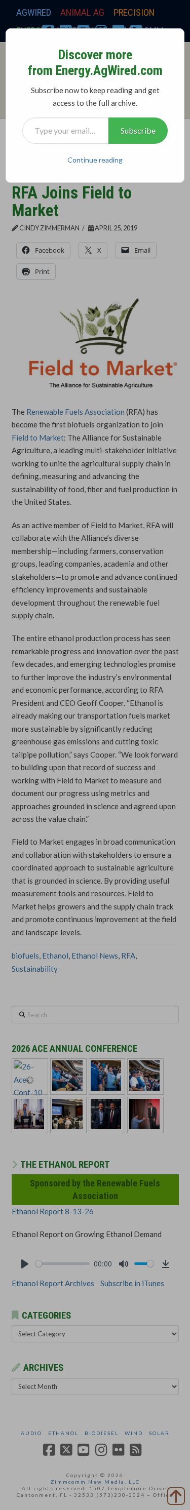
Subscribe (138, 130)
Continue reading (95, 159)
